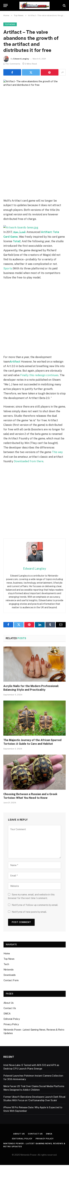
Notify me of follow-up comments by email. (35, 905)
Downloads (10, 975)
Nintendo (9, 969)
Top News (10, 24)
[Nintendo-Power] (34, 5)
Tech (6, 964)
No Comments (13, 64)
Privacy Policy (11, 1024)
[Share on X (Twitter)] (31, 72)
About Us (9, 1003)
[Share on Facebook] (12, 72)
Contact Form (11, 980)
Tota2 (17, 241)
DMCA (7, 1013)
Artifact (15, 361)
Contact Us (10, 1008)
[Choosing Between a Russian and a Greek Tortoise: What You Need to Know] (34, 772)
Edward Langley (21, 59)
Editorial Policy (12, 1019)
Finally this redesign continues (39, 375)
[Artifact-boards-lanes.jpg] (20, 227)
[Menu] (5, 5)
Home (7, 953)
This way (57, 452)
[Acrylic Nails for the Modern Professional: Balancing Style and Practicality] (34, 664)
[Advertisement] (34, 162)
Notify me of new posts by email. (29, 912)
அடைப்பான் (19, 232)
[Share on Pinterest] (49, 72)
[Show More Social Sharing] (62, 72)
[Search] (64, 5)
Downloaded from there (28, 461)
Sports (7, 268)
